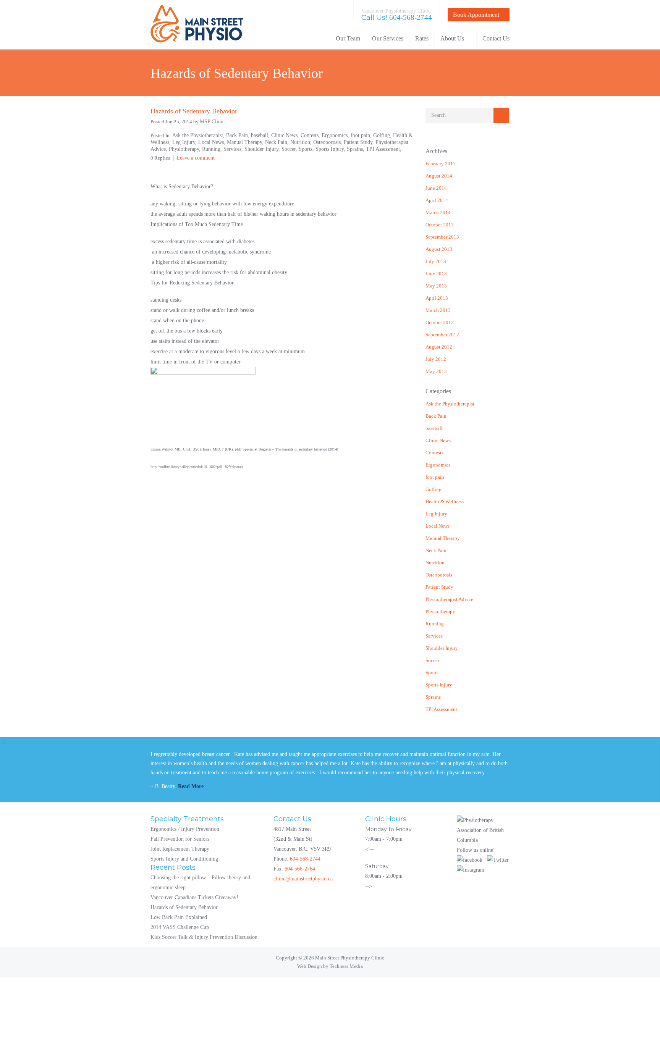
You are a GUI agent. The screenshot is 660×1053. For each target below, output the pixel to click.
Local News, (212, 142)
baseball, (261, 135)
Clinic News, (286, 135)
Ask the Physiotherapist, (199, 135)
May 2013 (436, 286)
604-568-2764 (300, 869)
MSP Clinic (212, 121)
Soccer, (290, 149)
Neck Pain (435, 550)
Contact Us (496, 38)
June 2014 (436, 188)
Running (434, 624)
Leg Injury (436, 514)
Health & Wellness (444, 501)
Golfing (433, 489)
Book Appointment (476, 14)
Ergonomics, (336, 135)
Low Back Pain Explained (178, 917)
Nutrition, (301, 142)
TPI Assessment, (383, 149)
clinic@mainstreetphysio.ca (303, 879)
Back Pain (435, 416)
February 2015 (440, 163)
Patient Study (439, 587)
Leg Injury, (185, 142)
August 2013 (438, 249)
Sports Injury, (331, 149)
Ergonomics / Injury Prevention (184, 829)
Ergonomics (437, 465)
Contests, (311, 135)
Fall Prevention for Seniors (179, 839)
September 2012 (442, 335)
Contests (434, 452)
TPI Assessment (441, 709)
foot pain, (362, 135)
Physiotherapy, (185, 149)
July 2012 (435, 359)
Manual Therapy (442, 538)
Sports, (307, 149)
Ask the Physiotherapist (449, 404)
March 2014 (438, 212)
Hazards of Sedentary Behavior (184, 907)
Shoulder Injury (441, 648)
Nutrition (435, 562)
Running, (212, 149)
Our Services (387, 38)
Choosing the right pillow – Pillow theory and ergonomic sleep (200, 882)
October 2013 (439, 225)
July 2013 (435, 261)
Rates (422, 38)
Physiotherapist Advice (449, 599)
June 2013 (436, 273)
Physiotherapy (440, 611)
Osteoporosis (438, 575)
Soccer (432, 660)
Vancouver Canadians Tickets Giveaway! (194, 897)
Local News (437, 526)
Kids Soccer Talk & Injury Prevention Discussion (203, 937)
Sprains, (356, 149)
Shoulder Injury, (262, 149)
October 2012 (439, 322)
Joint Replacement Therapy (179, 849)
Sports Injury (438, 685)
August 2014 (438, 176)
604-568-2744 (410, 17)
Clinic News (438, 440)
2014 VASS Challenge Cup (179, 927)
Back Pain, (238, 135)
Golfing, (383, 135)
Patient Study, (359, 142)
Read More (191, 786)
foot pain (434, 477)
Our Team (348, 38)
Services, (233, 149)
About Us (452, 38)
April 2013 (436, 298)
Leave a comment (195, 158)
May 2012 (436, 371)
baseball (434, 428)
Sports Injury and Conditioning (184, 859)
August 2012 (438, 347)
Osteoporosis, (328, 142)
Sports (431, 672)
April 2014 (436, 200)
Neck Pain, (277, 142)
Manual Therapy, (246, 142)
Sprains (433, 697)
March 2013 (438, 310)
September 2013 (442, 237)
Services (434, 636)
